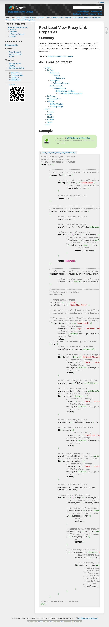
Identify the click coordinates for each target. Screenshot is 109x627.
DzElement (54, 73)
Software (31, 18)
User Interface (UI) (15, 54)
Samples (88, 18)
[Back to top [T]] (107, 32)
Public (24, 18)
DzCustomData (56, 86)
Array (49, 114)
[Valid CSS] (65, 621)
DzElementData (59, 88)
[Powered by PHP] (43, 621)
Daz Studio (77, 14)
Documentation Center (20, 11)
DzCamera (60, 78)
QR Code (12, 84)
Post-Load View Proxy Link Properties (20, 20)
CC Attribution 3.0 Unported (78, 138)
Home (18, 18)
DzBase (50, 70)
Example (13, 37)
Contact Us (15, 77)
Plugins (11, 57)
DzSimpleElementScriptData (70, 93)
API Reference (78, 18)
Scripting (68, 18)
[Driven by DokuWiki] (76, 621)
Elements (96, 18)
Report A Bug (15, 80)
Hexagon (93, 14)
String (49, 122)
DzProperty (55, 80)
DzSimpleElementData (65, 91)
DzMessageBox (53, 99)
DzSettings (51, 96)
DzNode (56, 75)
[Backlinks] (107, 28)
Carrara (85, 14)
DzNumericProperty (61, 83)
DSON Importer (96, 11)
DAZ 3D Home (16, 73)
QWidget (51, 101)
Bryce (100, 14)
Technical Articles (15, 63)
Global (47, 125)
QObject (48, 67)
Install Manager (83, 11)
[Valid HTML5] (54, 621)
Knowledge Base (17, 75)
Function (51, 112)
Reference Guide (57, 18)
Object (47, 109)
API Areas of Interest (17, 34)
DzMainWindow (56, 104)
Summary (13, 32)
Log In (102, 2)
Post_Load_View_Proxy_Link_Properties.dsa (59, 153)
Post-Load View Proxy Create (60, 56)
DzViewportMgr (56, 106)
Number (50, 117)
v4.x (47, 18)
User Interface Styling (16, 68)
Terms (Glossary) (15, 52)
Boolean (50, 119)
